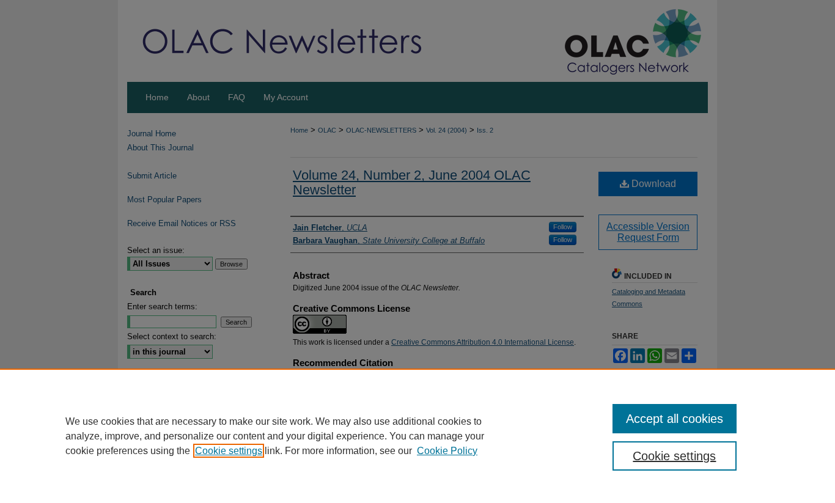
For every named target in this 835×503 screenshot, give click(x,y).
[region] (417, 436)
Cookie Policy (447, 451)
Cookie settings (228, 451)
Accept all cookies (674, 418)
